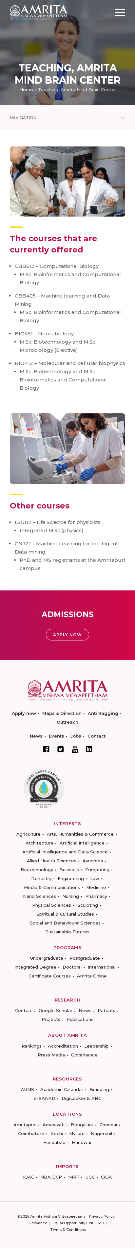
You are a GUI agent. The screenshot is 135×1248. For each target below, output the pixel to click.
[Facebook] (46, 749)
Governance (84, 1054)
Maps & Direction (62, 713)
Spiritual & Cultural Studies (65, 914)
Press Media (51, 1054)
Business (69, 869)
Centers (23, 1010)
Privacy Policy (102, 1216)
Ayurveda (93, 860)
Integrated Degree (35, 967)
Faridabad (54, 1142)
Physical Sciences (51, 905)
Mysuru (77, 1133)
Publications (80, 1019)
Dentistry (41, 878)
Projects (51, 1019)
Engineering (71, 878)
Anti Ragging (103, 713)
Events (56, 736)
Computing (97, 869)
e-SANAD (44, 1098)
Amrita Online (92, 975)
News (36, 736)
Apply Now (67, 634)
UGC (90, 1177)
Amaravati (54, 1124)
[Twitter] (60, 749)
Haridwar (82, 1142)
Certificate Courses (50, 975)
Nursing (70, 896)
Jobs (75, 736)
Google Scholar (55, 1010)
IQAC (28, 1177)
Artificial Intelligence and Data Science (65, 851)
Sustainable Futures (67, 931)
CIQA (106, 1177)
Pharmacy (96, 896)
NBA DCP (51, 1177)
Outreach (67, 722)
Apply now (24, 713)
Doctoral (72, 967)
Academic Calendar (61, 1089)
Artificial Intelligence (82, 842)
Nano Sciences (39, 896)
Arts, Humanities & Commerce (80, 834)
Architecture (39, 842)
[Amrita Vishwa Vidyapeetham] (39, 12)
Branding (99, 1089)
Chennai (108, 1124)
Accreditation (63, 1046)
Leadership (96, 1046)
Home (26, 89)
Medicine (96, 887)
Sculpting (87, 905)
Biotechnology (37, 869)
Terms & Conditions (68, 1229)
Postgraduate (84, 958)
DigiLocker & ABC (81, 1098)
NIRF (73, 1177)
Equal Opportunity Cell (72, 1223)
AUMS (27, 1089)
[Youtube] (75, 749)
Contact (96, 736)
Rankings (32, 1046)
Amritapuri (24, 1124)
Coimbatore (31, 1133)
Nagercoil (101, 1133)
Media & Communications (52, 887)
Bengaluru (82, 1124)
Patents (106, 1010)
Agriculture (28, 834)
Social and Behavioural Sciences (65, 922)
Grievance (38, 1223)
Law (94, 878)
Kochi (56, 1133)
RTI (101, 1223)
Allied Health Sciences (51, 860)
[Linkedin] (89, 749)
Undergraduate (46, 958)
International (102, 967)
